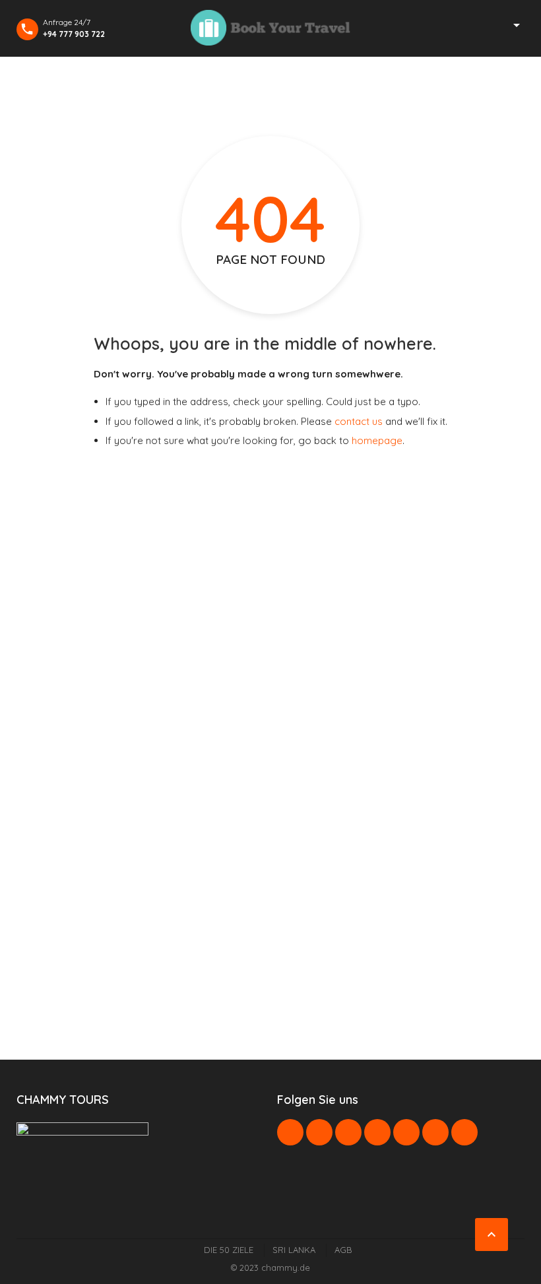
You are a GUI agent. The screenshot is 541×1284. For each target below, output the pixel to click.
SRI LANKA (293, 1249)
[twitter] (319, 1132)
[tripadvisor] (464, 1132)
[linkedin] (348, 1132)
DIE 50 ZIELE (228, 1249)
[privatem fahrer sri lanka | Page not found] (270, 28)
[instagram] (435, 1132)
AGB (343, 1249)
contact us (358, 421)
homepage (377, 440)
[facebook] (290, 1132)
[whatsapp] (406, 1132)
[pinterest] (377, 1132)
